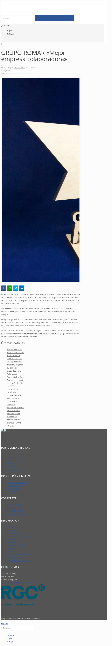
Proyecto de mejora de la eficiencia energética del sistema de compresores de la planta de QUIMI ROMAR (15, 416)
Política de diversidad (16, 514)
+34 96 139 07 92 (8, 582)
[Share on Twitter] (15, 288)
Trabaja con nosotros (16, 533)
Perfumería (12, 466)
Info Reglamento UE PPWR (18, 560)
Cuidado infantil (14, 460)
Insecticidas (12, 491)
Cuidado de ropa (14, 485)
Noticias (10, 527)
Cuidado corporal (14, 457)
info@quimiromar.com (25, 582)
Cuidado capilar (14, 454)
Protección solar (14, 469)
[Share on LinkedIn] (21, 288)
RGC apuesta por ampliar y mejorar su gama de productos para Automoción (15, 367)
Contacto (11, 530)
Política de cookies (15, 548)
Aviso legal (11, 542)
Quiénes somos (14, 504)
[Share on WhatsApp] (9, 288)
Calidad (10, 551)
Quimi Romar (19, 67)
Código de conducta (15, 511)
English (10, 30)
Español (4, 623)
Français (10, 33)
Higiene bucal (13, 463)
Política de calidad (15, 539)
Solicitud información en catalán (21, 554)
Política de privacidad (16, 545)
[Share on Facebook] (3, 288)
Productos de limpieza (17, 482)
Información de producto (18, 536)
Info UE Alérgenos (15, 557)
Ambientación (13, 488)
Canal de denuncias (16, 508)
